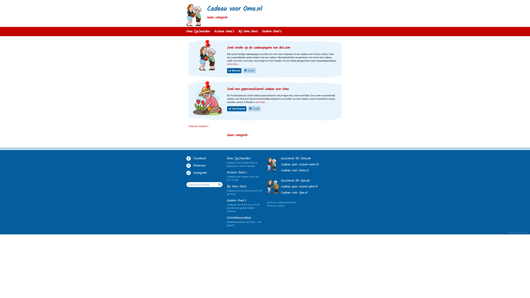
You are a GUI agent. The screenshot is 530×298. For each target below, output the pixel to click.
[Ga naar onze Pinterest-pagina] (188, 165)
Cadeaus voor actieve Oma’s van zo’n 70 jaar (243, 176)
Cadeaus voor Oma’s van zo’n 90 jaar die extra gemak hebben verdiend (243, 205)
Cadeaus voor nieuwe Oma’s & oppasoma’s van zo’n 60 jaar (242, 161)
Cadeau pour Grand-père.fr (299, 186)
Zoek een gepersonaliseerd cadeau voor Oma (258, 89)
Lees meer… (233, 64)
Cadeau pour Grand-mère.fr (300, 164)
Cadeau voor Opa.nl (294, 193)
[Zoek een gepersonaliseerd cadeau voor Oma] (208, 101)
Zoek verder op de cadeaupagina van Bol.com (258, 47)
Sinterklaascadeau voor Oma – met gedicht (244, 221)
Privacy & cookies (276, 205)
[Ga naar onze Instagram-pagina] (188, 173)
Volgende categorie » (198, 126)
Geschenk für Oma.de (296, 158)
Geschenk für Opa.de (295, 181)
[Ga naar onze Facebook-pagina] (188, 158)
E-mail (251, 70)
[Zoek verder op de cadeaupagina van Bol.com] (208, 58)
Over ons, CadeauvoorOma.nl (281, 202)
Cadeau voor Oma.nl (234, 9)
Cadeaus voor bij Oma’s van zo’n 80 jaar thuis (244, 189)
